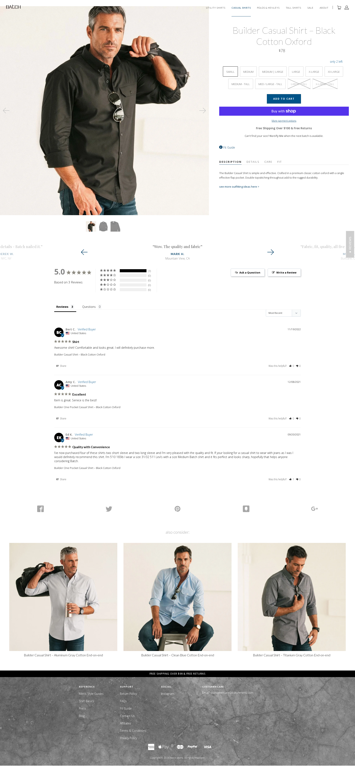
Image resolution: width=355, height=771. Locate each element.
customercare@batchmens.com (232, 693)
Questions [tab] (89, 307)
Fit (279, 162)
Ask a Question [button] (249, 272)
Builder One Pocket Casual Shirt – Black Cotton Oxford (87, 407)
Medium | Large (272, 72)
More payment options (284, 120)
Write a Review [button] (286, 272)
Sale (310, 8)
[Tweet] (109, 509)
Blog (82, 716)
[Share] (40, 509)
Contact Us (127, 716)
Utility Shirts (215, 8)
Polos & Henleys (268, 8)
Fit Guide (229, 147)
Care (268, 162)
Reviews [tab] (62, 307)
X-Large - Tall (325, 84)
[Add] (314, 509)
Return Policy (128, 694)
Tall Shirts (293, 8)
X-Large (314, 72)
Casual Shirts (241, 8)
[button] (291, 366)
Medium (248, 72)
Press (82, 708)
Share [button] (62, 366)
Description (230, 162)
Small (230, 72)
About (324, 8)
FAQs (123, 701)
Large (296, 72)
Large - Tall (299, 84)
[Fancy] (246, 509)
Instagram (167, 694)
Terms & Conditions (133, 731)
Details (253, 162)
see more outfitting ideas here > (239, 186)
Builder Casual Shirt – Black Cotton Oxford (79, 354)
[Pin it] (177, 509)
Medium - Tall (241, 84)
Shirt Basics (86, 701)
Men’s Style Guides (91, 694)
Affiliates (125, 723)
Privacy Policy (128, 738)
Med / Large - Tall (270, 84)
